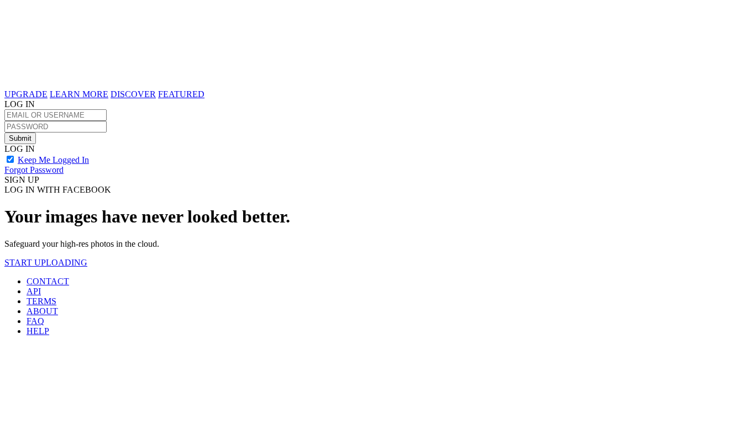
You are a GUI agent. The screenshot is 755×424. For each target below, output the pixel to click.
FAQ (35, 321)
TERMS (41, 301)
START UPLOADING (45, 262)
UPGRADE (26, 94)
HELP (38, 331)
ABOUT (42, 311)
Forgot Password (34, 169)
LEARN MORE (79, 94)
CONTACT (48, 281)
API (34, 291)
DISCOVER (133, 94)
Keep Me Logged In (53, 160)
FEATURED (181, 94)
